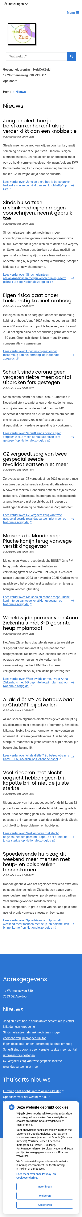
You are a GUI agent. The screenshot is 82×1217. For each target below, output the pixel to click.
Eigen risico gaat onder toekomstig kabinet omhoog (37, 1044)
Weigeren (45, 1195)
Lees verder (36, 185)
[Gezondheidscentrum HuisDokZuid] (22, 34)
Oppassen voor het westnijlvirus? (25, 1097)
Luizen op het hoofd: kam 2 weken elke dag (32, 1091)
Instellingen (45, 1186)
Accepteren (45, 1204)
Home (7, 92)
